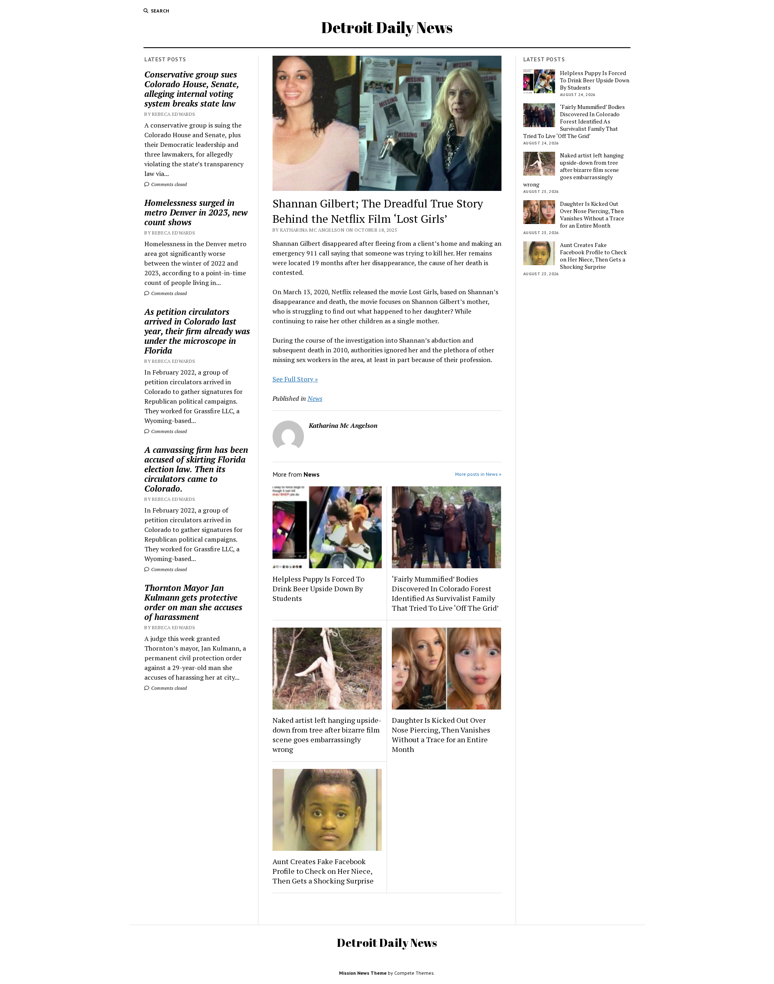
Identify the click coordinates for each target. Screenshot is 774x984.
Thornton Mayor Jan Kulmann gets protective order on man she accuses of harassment (193, 602)
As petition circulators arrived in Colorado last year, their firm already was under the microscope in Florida (197, 331)
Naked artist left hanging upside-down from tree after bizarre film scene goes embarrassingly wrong (327, 734)
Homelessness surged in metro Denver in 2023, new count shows (196, 212)
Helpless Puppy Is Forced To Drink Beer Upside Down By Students (318, 588)
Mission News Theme (363, 973)
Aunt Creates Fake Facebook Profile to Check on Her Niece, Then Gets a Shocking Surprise (323, 871)
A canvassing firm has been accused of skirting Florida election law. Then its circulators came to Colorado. (196, 469)
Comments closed (168, 184)
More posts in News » (478, 474)
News (315, 398)
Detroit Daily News (387, 27)
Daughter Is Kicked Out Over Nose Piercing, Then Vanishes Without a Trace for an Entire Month (441, 734)
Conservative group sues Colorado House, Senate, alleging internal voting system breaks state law (191, 88)
